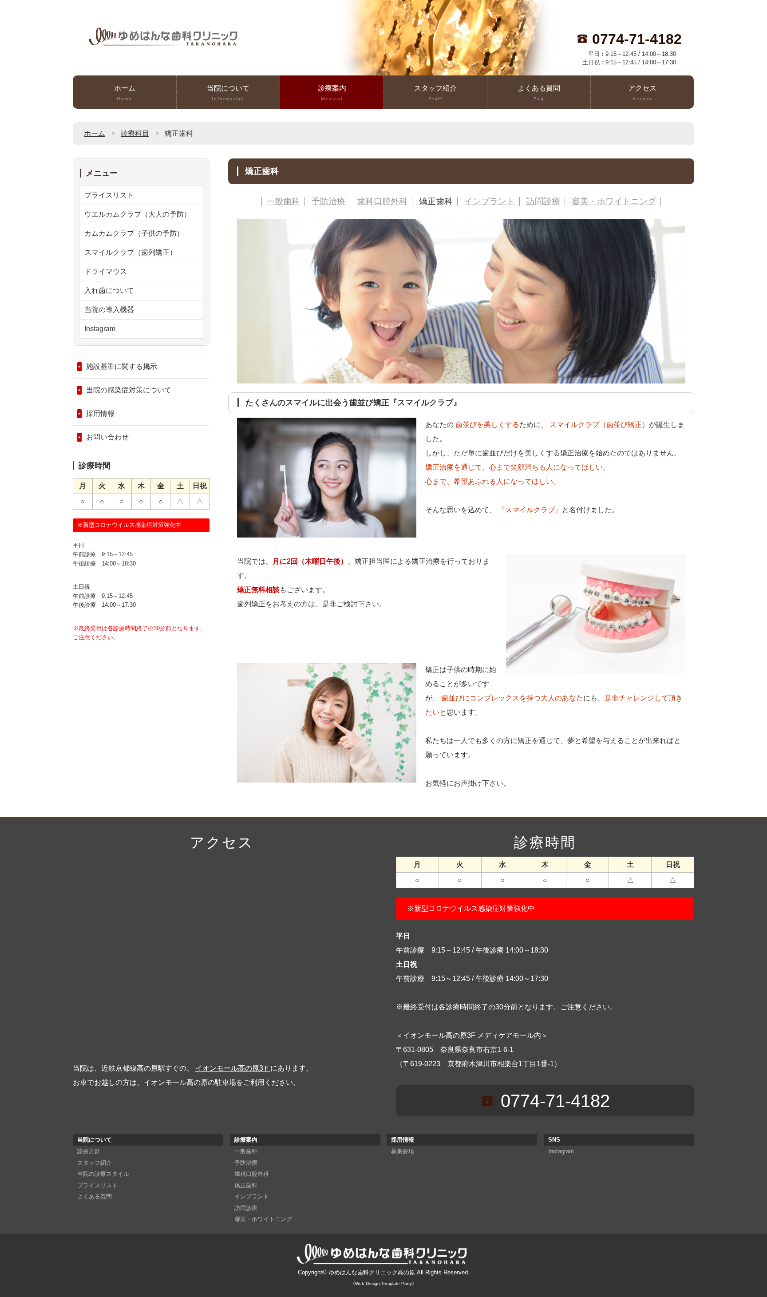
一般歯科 (283, 201)
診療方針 (88, 1151)
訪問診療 (543, 201)
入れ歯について (109, 290)
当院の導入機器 (109, 309)
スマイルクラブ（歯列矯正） (130, 252)
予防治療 (328, 201)
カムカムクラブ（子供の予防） (134, 233)
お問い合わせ (107, 437)
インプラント (489, 201)
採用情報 (100, 413)
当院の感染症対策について (128, 390)
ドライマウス (105, 271)
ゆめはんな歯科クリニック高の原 (371, 1272)
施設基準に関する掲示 (121, 366)
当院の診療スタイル (103, 1173)
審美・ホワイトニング (614, 201)
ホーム (124, 92)
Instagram (99, 328)
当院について (228, 92)
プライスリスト (109, 195)
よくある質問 (539, 92)
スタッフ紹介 (435, 92)
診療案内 (332, 92)
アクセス (642, 92)
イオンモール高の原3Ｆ (232, 1068)
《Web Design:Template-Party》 (383, 1283)
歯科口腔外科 (382, 201)
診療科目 (135, 133)
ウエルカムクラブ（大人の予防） (137, 214)
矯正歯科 (436, 201)
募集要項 (402, 1151)
